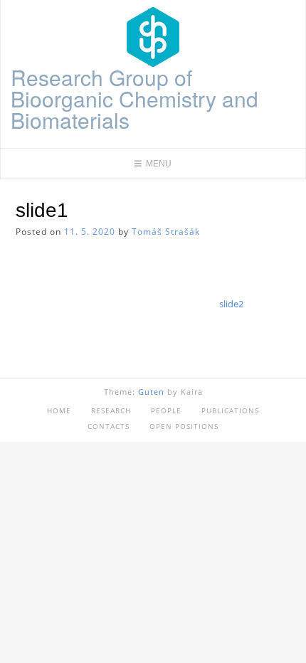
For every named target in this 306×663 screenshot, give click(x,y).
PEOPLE (166, 410)
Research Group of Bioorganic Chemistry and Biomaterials (134, 99)
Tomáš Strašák (166, 232)
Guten (151, 391)
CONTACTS (109, 426)
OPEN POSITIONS (183, 426)
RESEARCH (111, 410)
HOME (59, 410)
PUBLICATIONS (230, 410)
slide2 (231, 303)
